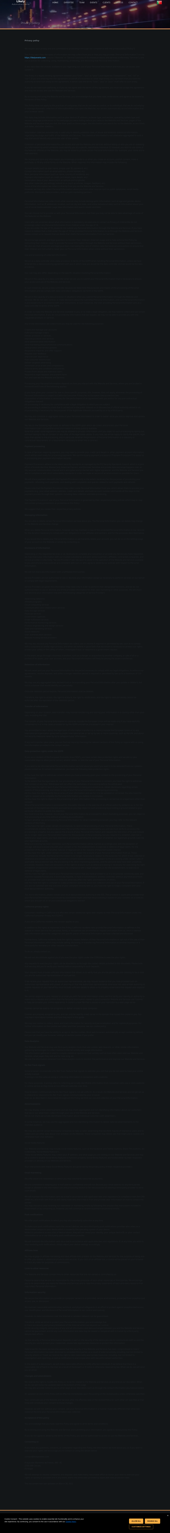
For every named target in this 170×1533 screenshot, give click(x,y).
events (93, 2)
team (82, 2)
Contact (133, 2)
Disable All (152, 1521)
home (55, 2)
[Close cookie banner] (168, 1515)
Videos (119, 2)
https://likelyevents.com (35, 57)
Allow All (136, 1521)
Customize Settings (141, 1527)
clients (106, 2)
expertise (69, 2)
